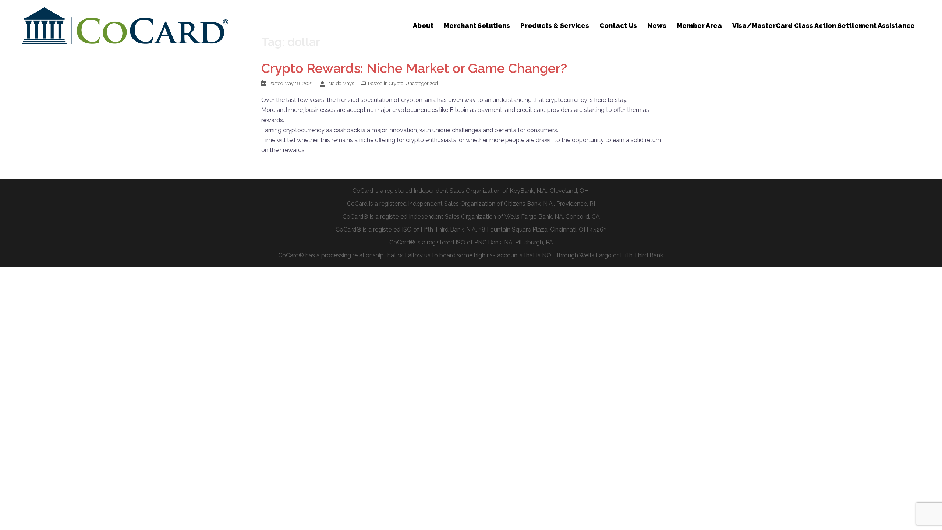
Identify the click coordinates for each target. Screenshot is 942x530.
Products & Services (554, 25)
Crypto (396, 83)
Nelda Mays (341, 83)
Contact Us (618, 25)
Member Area (699, 25)
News (656, 25)
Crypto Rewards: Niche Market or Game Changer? (414, 68)
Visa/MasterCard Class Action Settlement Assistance (823, 25)
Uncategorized (422, 83)
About (423, 25)
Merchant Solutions (477, 25)
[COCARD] (125, 25)
